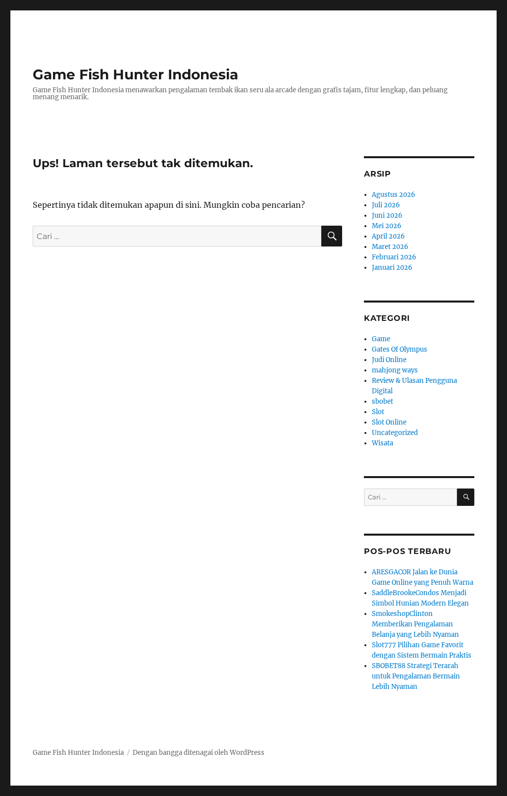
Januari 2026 (392, 267)
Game (381, 339)
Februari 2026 (394, 257)
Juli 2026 (386, 205)
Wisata (382, 443)
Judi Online (389, 360)
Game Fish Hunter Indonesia (135, 74)
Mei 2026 (387, 226)
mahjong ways (395, 370)
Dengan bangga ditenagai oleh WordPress (198, 752)
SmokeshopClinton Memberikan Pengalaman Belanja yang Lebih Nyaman (415, 624)
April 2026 (388, 236)
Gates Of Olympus (399, 349)
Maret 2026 (390, 247)
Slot (378, 412)
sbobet (382, 401)
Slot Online (389, 422)
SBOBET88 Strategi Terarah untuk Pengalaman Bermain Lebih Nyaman (416, 676)
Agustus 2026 (393, 194)
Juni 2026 (387, 215)
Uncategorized (395, 433)
